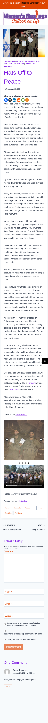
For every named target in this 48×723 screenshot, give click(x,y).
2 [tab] (22, 463)
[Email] (23, 100)
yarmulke (32, 383)
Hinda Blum (19, 64)
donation (18, 508)
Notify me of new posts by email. (22, 640)
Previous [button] (7, 439)
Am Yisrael (15, 389)
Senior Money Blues (12, 527)
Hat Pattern (21, 414)
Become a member (30, 3)
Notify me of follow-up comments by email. (24, 634)
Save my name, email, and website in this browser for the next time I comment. (23, 624)
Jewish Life (30, 64)
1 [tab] (19, 463)
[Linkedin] (14, 100)
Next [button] (41, 439)
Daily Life (8, 64)
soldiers (18, 513)
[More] (27, 100)
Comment (9, 551)
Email (8, 604)
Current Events (31, 61)
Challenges (9, 61)
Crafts (19, 61)
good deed (29, 508)
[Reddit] (18, 100)
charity (8, 508)
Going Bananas (38, 527)
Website (9, 616)
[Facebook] (6, 100)
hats (40, 508)
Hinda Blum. (23, 501)
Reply (8, 686)
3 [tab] (25, 463)
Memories (8, 66)
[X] (10, 100)
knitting (8, 513)
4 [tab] (28, 463)
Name (8, 592)
